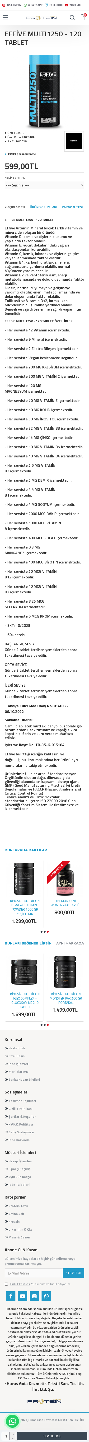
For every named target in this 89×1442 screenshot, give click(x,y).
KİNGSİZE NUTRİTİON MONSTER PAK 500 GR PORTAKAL (66, 998)
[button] (41, 932)
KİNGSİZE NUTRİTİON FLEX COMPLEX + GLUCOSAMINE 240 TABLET (25, 1000)
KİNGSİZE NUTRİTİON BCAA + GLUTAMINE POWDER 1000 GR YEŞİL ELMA (25, 907)
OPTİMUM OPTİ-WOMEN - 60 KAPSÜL (66, 903)
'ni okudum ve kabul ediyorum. (40, 1284)
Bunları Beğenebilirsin (28, 943)
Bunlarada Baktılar (26, 850)
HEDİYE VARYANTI (16, 177)
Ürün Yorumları (43, 207)
